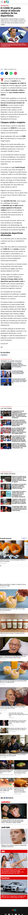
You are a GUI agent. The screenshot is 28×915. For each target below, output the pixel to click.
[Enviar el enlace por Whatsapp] (11, 73)
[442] (14, 910)
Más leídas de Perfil (8, 474)
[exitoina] (14, 802)
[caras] (14, 852)
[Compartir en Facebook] (2, 73)
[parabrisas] (14, 878)
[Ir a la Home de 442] (6, 2)
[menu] (2, 1)
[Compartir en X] (6, 73)
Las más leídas (6, 408)
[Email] (15, 73)
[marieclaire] (14, 828)
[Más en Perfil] (9, 798)
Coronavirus (4, 355)
